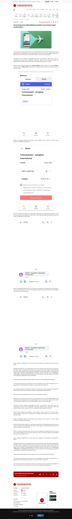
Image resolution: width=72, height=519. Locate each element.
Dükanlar (41, 16)
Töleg (57, 9)
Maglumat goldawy (17, 502)
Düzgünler (15, 493)
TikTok (24, 491)
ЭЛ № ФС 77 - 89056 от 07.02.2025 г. (45, 511)
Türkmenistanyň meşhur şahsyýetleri (53, 16)
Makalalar (42, 9)
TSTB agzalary (16, 506)
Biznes (47, 9)
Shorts (38, 9)
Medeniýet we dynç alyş (32, 16)
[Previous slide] (14, 15)
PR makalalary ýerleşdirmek (18, 504)
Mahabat (15, 490)
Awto (16, 16)
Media (50, 9)
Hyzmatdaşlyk (16, 491)
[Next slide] (57, 15)
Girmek (56, 1)
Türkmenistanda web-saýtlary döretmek (21, 501)
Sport (54, 9)
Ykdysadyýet (29, 16)
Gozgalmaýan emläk (20, 16)
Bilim (49, 16)
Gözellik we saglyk (45, 16)
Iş (24, 16)
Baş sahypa (29, 9)
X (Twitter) (24, 495)
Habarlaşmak (16, 495)
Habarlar (34, 9)
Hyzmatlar (36, 16)
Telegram (24, 493)
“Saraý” (21, 58)
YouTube (24, 490)
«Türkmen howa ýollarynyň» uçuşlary (33, 1)
